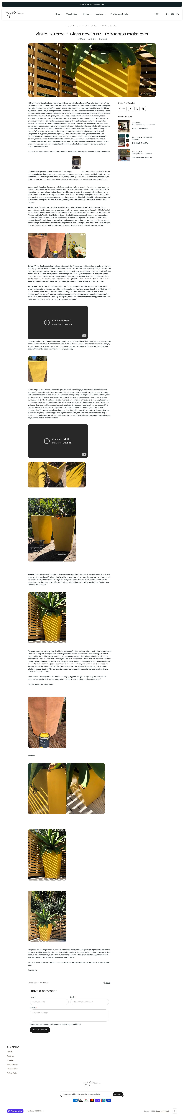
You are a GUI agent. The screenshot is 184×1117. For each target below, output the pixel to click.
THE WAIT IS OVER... (140, 143)
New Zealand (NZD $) (34, 1111)
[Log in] (172, 14)
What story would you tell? (142, 157)
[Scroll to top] (174, 1111)
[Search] (167, 14)
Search (9, 1052)
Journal (75, 26)
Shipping (10, 1060)
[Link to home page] (92, 1084)
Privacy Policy (12, 1069)
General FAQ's (12, 1064)
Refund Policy (12, 1073)
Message (33, 1007)
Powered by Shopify (163, 1111)
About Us (10, 1056)
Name (32, 997)
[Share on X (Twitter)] (137, 108)
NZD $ (157, 14)
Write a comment (40, 1030)
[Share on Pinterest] (143, 108)
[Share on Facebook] (130, 108)
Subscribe (117, 1094)
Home (67, 26)
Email (72, 997)
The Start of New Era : (140, 128)
